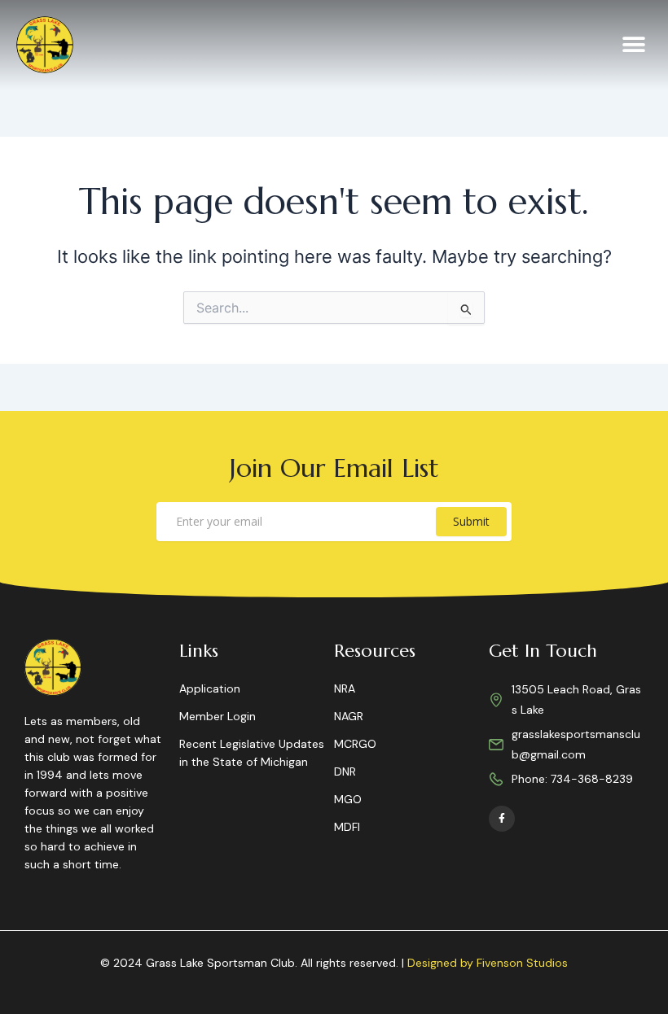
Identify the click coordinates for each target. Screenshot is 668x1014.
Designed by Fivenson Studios (487, 962)
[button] (633, 45)
